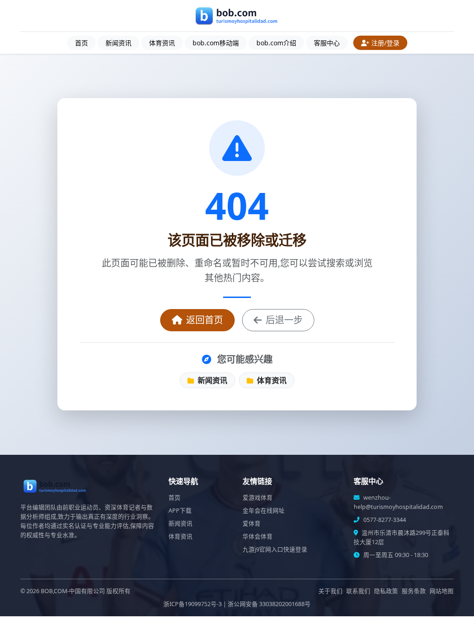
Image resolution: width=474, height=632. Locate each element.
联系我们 (358, 591)
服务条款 (414, 591)
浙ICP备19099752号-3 (192, 604)
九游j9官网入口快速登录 (275, 549)
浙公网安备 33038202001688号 (269, 604)
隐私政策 (386, 591)
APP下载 (180, 510)
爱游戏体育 (258, 498)
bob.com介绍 (276, 42)
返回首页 (204, 320)
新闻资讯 (118, 42)
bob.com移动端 (216, 42)
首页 (81, 42)
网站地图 (442, 591)
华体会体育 (258, 536)
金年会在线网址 (264, 510)
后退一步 (284, 320)
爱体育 (252, 523)
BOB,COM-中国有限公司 (73, 591)
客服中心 (327, 42)
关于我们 (330, 591)
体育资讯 (162, 42)
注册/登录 (385, 42)
